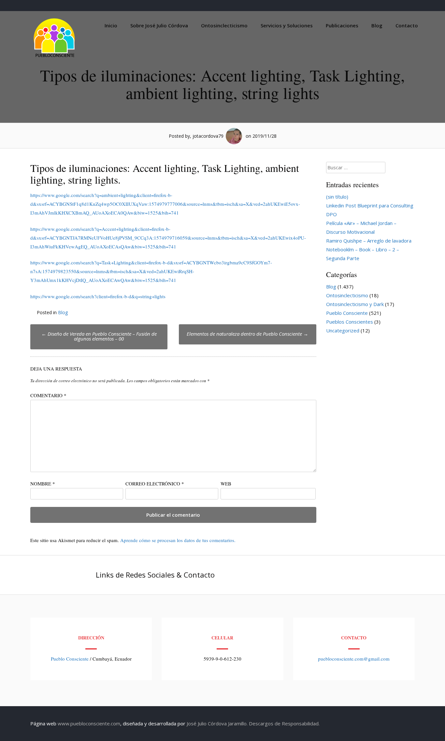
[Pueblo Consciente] (54, 57)
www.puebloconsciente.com (89, 723)
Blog (376, 25)
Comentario (48, 395)
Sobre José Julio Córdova (159, 25)
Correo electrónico (154, 483)
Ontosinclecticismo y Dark (355, 304)
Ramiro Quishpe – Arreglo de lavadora (368, 240)
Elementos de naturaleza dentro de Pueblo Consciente (247, 333)
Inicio (111, 25)
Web (226, 483)
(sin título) (337, 196)
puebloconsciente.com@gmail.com (354, 658)
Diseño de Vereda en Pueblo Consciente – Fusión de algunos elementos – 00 (99, 336)
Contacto (406, 25)
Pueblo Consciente (347, 313)
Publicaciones (342, 25)
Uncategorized (342, 330)
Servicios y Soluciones (287, 25)
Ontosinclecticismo (224, 25)
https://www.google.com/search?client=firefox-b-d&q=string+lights (97, 296)
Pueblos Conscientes (349, 321)
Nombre (42, 483)
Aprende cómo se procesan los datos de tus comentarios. (178, 540)
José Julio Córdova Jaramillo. (217, 723)
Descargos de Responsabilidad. (284, 723)
